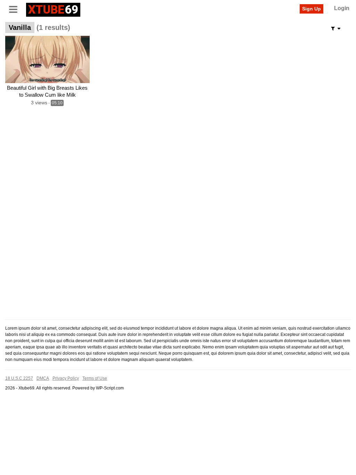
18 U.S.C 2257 (19, 378)
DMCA (43, 378)
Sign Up (311, 8)
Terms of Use (94, 378)
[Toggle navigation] (15, 8)
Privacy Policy (65, 378)
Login (341, 8)
